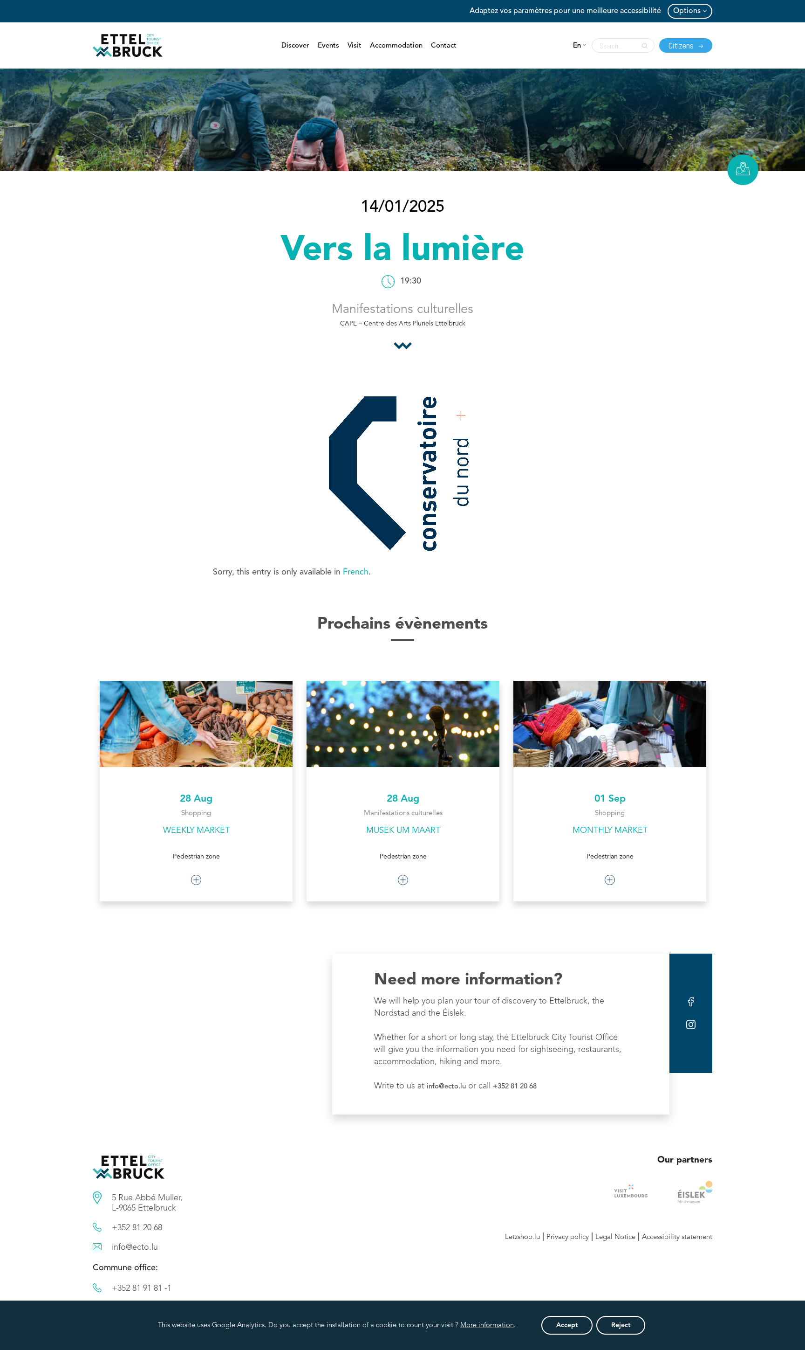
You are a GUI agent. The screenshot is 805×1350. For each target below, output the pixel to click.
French (355, 572)
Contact (444, 45)
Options (687, 11)
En (577, 45)
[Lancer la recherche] (642, 45)
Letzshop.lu (522, 1237)
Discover (295, 45)
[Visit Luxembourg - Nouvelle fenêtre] (631, 1192)
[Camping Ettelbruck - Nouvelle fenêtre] (695, 1192)
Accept (567, 1325)
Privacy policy (567, 1237)
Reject (620, 1325)
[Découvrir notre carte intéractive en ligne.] (743, 167)
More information (487, 1325)
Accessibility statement (677, 1237)
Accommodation (396, 45)
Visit (355, 45)
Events (328, 45)
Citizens (682, 45)
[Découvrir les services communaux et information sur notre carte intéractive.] (97, 1197)
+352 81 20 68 (515, 1086)
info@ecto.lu (446, 1086)
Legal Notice (615, 1237)
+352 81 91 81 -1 (141, 1288)
